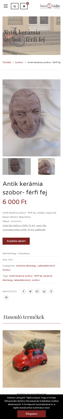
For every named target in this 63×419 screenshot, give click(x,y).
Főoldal (7, 62)
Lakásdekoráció (46, 265)
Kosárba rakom (16, 241)
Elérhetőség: (9, 253)
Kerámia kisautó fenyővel (31, 394)
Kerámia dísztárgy (26, 265)
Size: (5, 259)
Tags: (5, 275)
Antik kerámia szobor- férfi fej (25, 275)
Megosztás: (10, 291)
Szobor (19, 62)
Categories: (9, 265)
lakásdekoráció (22, 280)
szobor (36, 280)
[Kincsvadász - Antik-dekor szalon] (50, 6)
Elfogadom (31, 413)
